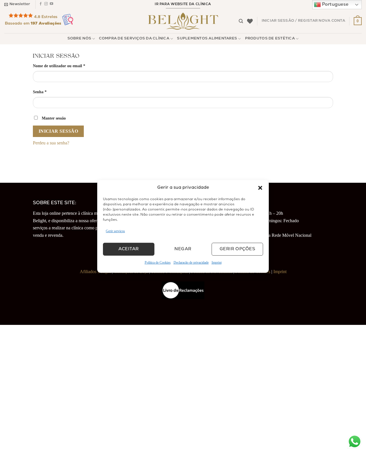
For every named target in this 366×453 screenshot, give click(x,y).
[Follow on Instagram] (46, 4)
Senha (50, 91)
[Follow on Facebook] (40, 4)
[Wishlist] (250, 21)
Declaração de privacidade (191, 263)
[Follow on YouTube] (51, 4)
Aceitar (128, 249)
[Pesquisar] (241, 21)
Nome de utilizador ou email (69, 65)
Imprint (217, 263)
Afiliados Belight (95, 271)
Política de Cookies (158, 263)
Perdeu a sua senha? (51, 142)
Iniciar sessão (58, 131)
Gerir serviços (115, 231)
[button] (260, 188)
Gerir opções (237, 249)
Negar (182, 249)
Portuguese (335, 5)
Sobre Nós (79, 39)
